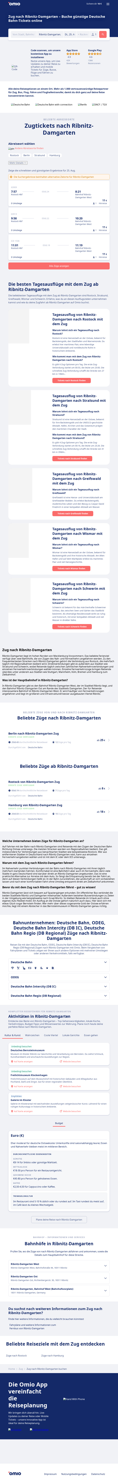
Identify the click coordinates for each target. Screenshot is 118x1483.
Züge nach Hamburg (52, 1355)
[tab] (12, 1035)
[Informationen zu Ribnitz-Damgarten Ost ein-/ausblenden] (105, 1278)
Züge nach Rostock (16, 1355)
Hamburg (55, 155)
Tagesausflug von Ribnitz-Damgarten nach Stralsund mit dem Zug (79, 400)
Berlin (26, 155)
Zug (21, 1368)
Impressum (50, 1474)
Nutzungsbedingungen (74, 1474)
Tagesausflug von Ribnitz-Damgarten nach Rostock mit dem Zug (77, 319)
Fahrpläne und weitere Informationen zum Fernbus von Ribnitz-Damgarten (32, 1326)
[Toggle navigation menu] (108, 4)
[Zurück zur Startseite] (14, 4)
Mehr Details (16, 162)
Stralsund (39, 155)
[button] (70, 34)
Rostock (14, 155)
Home (11, 1368)
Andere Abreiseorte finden (29, 148)
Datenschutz (98, 1474)
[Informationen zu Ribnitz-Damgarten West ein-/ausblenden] (105, 1266)
